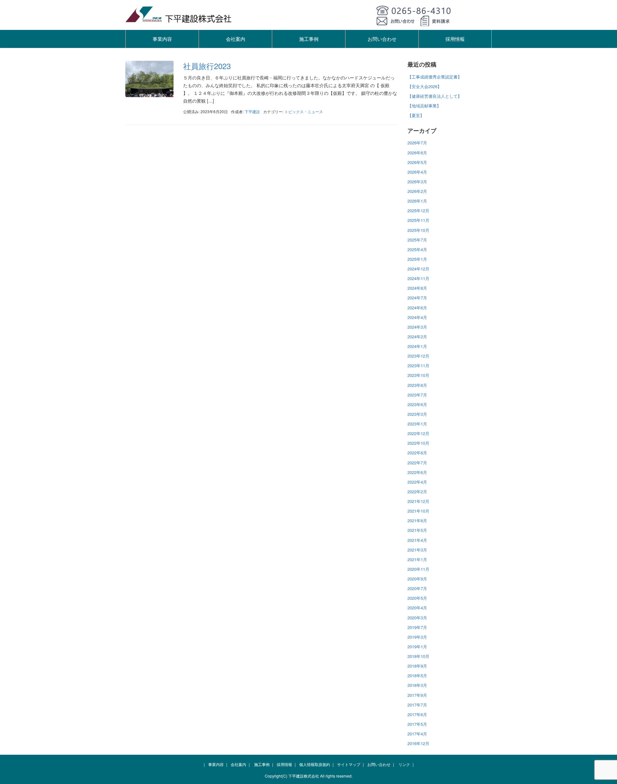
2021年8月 (417, 520)
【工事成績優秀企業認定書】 (434, 77)
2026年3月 (417, 181)
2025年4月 (417, 249)
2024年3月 (417, 327)
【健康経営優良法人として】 (434, 96)
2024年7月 (417, 298)
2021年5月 (417, 530)
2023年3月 (417, 414)
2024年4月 (417, 317)
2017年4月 (417, 734)
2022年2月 (417, 491)
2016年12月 (418, 743)
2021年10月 (418, 511)
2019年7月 (417, 627)
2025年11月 (418, 220)
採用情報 (455, 38)
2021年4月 (417, 540)
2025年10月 (418, 230)
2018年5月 (417, 675)
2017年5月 (417, 724)
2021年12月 (418, 501)
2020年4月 (417, 608)
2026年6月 (417, 153)
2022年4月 (417, 482)
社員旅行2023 (207, 65)
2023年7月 (417, 395)
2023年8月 (417, 385)
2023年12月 (418, 356)
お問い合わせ (382, 38)
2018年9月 (417, 666)
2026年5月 (417, 162)
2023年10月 (418, 375)
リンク (404, 764)
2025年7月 (417, 240)
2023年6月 (417, 404)
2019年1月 (417, 646)
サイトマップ (348, 764)
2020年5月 (417, 598)
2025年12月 (418, 210)
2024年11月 (418, 278)
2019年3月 (417, 637)
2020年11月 (418, 569)
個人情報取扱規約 (314, 764)
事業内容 (162, 38)
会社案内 (235, 38)
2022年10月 (418, 443)
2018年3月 (417, 685)
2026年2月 (417, 191)
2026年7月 (417, 143)
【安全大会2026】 (424, 86)
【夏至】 (415, 115)
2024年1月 (417, 346)
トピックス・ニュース (303, 111)
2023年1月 (417, 424)
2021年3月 (417, 550)
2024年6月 (417, 308)
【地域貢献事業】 (424, 106)
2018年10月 (418, 656)
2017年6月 (417, 714)
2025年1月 (417, 259)
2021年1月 (417, 559)
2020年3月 (417, 618)
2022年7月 (417, 463)
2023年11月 (418, 365)
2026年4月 (417, 172)
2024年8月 (417, 288)
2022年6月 (417, 472)
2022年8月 (417, 453)
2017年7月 (417, 705)
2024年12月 (418, 269)
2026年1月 (417, 201)
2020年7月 (417, 588)
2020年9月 (417, 579)
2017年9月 (417, 695)
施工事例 (308, 38)
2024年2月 (417, 336)
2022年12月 (418, 433)
